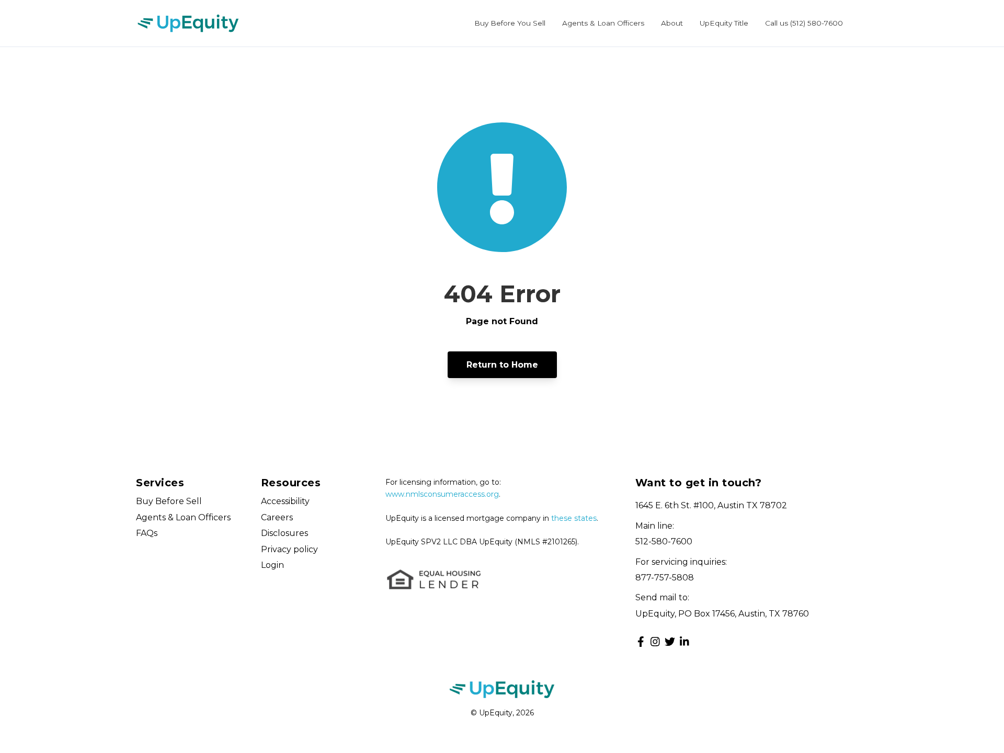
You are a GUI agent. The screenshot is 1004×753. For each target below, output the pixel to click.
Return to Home (502, 365)
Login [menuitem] (272, 565)
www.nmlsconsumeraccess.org (442, 494)
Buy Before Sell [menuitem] (169, 501)
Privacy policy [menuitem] (289, 549)
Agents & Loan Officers (603, 23)
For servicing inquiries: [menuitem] (681, 562)
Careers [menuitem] (277, 517)
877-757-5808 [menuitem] (664, 578)
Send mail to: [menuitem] (662, 597)
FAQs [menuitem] (146, 533)
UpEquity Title (724, 23)
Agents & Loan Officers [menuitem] (183, 517)
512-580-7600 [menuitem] (663, 541)
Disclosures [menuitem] (284, 533)
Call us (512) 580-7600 (804, 23)
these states (574, 518)
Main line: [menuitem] (654, 526)
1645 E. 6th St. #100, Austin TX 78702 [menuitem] (711, 505)
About (672, 23)
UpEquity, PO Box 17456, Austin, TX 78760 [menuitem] (722, 614)
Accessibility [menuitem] (285, 501)
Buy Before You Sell (509, 23)
